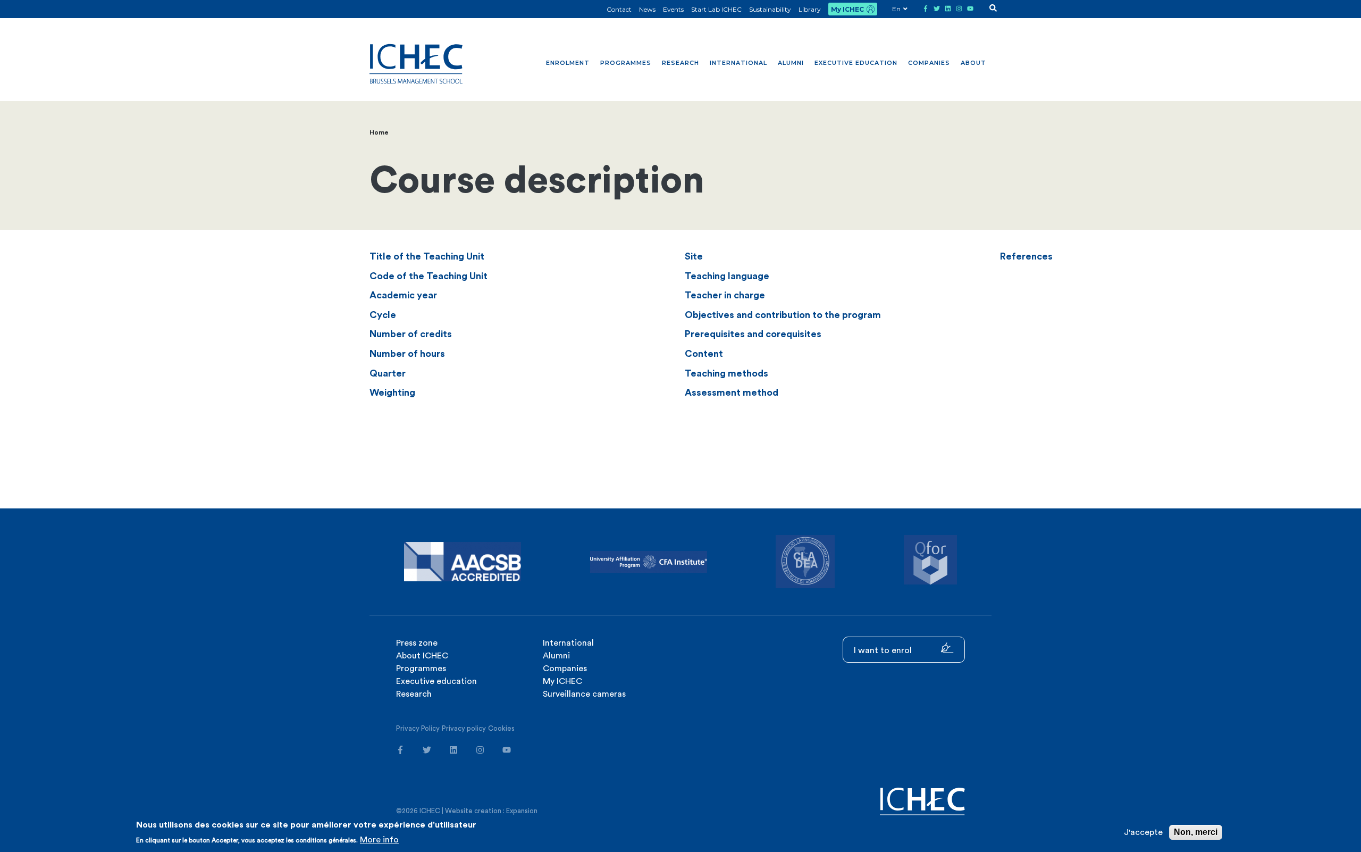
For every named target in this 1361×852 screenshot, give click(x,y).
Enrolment (568, 62)
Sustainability (770, 9)
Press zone (417, 643)
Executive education (855, 62)
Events (673, 9)
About (973, 62)
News (647, 9)
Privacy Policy (418, 728)
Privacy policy (464, 728)
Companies (929, 62)
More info (379, 840)
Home (379, 132)
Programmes (625, 62)
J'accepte (1143, 832)
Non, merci (1195, 832)
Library (810, 9)
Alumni (791, 62)
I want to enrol (884, 650)
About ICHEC (422, 655)
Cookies (501, 728)
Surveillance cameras (584, 694)
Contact (619, 9)
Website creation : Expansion (491, 810)
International (738, 62)
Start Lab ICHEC (716, 9)
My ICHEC (847, 9)
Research (680, 62)
